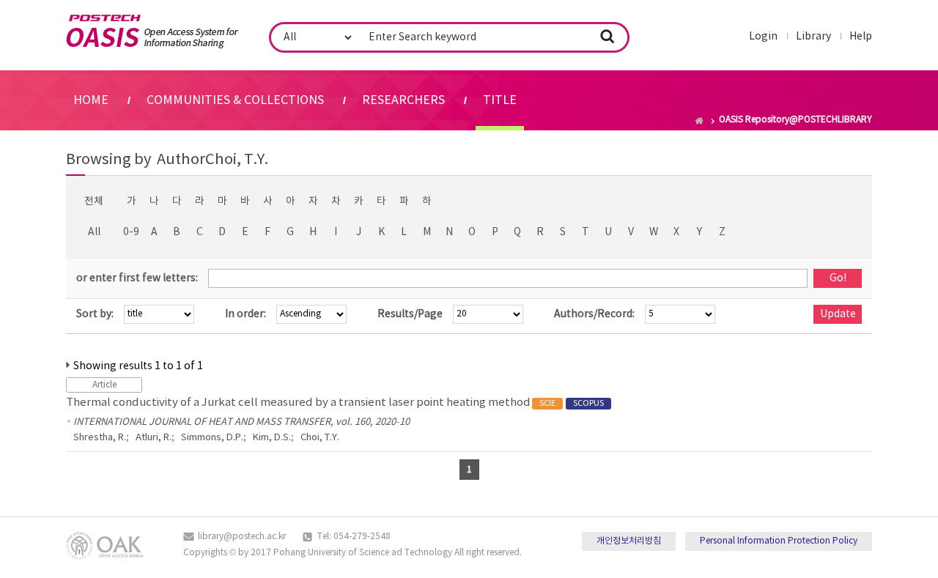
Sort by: (95, 314)
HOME (90, 100)
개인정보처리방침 (629, 541)
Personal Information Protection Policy (778, 541)
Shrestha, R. (99, 437)
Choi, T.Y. (319, 437)
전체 (93, 201)
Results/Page (410, 314)
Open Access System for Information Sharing (152, 31)
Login (763, 36)
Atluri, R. (153, 437)
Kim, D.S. (272, 437)
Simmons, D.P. (212, 437)
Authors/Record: (594, 314)
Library (813, 36)
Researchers (403, 100)
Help (860, 36)
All (94, 232)
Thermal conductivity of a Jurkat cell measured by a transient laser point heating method (335, 402)
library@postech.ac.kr (242, 536)
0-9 (131, 232)
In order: (245, 314)
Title (500, 100)
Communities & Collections (235, 100)
